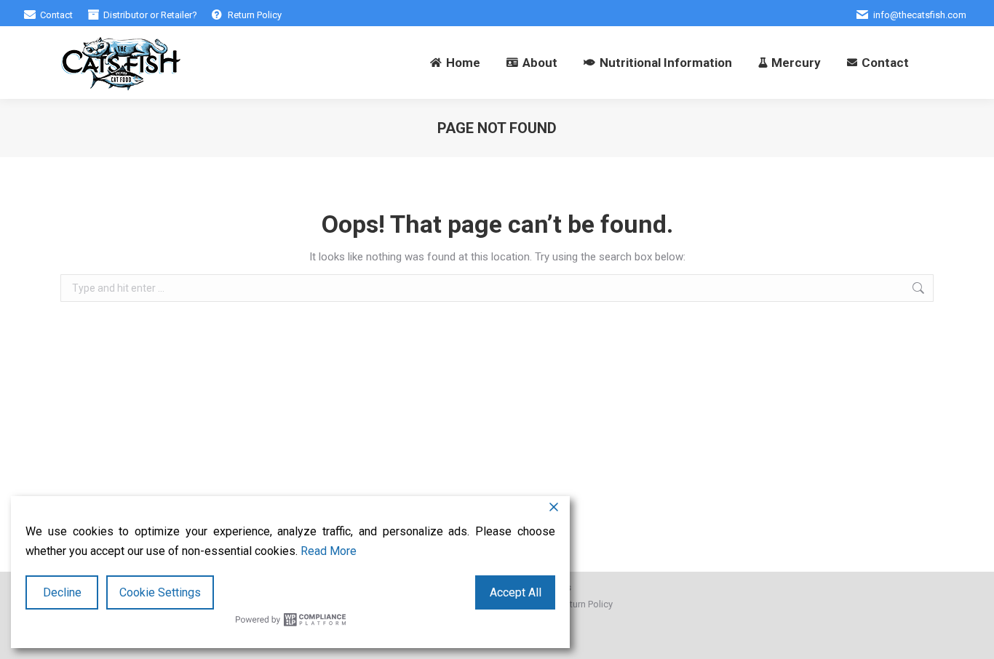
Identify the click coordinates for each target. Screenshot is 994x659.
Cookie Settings (160, 592)
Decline (62, 592)
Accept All (515, 592)
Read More (329, 551)
